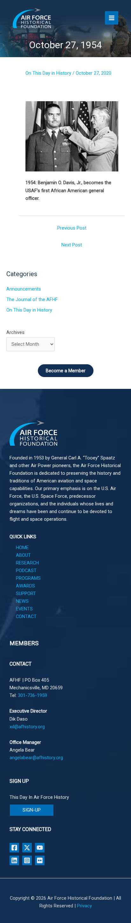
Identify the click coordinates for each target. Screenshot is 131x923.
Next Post (71, 245)
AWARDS (25, 586)
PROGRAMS (28, 578)
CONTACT (26, 616)
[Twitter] (27, 847)
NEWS (22, 601)
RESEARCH (27, 563)
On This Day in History (48, 73)
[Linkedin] (14, 860)
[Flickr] (40, 860)
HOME (22, 547)
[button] (32, 810)
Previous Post (71, 228)
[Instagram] (27, 860)
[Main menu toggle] (111, 18)
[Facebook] (14, 847)
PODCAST (26, 570)
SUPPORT (26, 593)
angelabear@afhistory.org (36, 757)
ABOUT (23, 555)
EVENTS (24, 609)
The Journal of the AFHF (32, 299)
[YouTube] (40, 847)
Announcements (23, 289)
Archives (15, 332)
